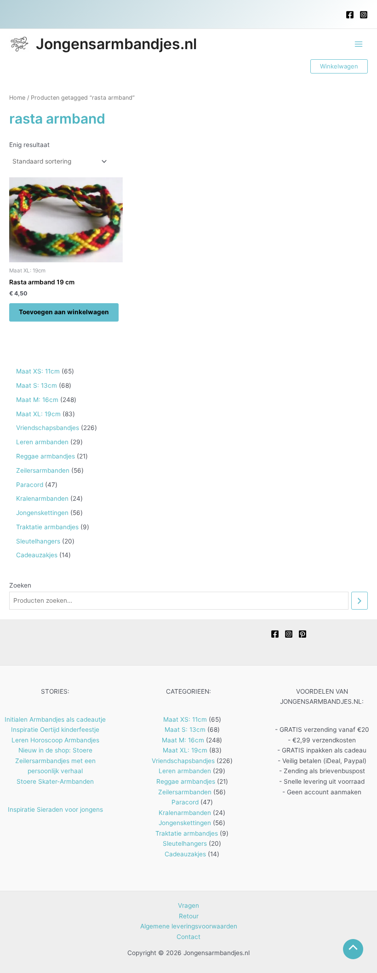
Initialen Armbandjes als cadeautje (55, 719)
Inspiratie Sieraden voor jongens (55, 809)
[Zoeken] (359, 601)
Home (17, 97)
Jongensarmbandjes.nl (116, 44)
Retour (189, 916)
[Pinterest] (302, 634)
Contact (188, 936)
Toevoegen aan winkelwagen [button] (64, 312)
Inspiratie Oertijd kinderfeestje (55, 729)
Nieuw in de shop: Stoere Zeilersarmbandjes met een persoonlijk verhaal (55, 761)
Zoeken (20, 585)
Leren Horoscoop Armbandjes (55, 740)
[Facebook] (350, 15)
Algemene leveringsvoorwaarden (188, 926)
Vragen (188, 905)
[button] (339, 66)
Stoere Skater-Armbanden (55, 781)
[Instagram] (364, 15)
